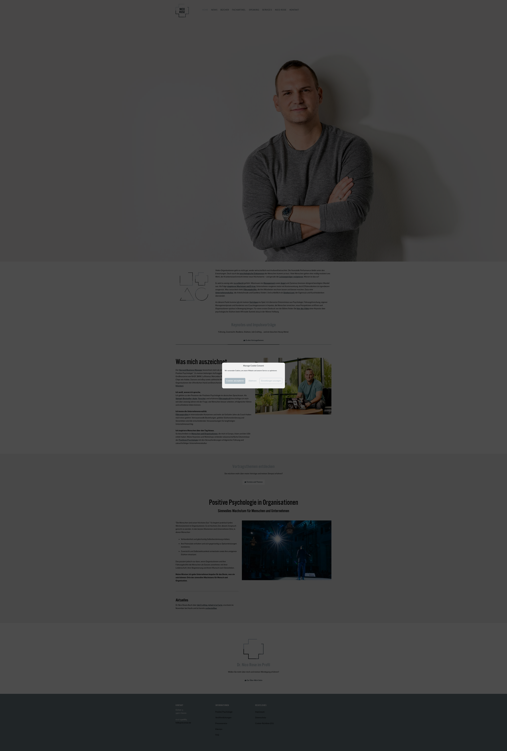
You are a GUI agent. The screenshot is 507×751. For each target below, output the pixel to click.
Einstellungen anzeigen (271, 381)
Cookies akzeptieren (235, 381)
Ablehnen (252, 381)
